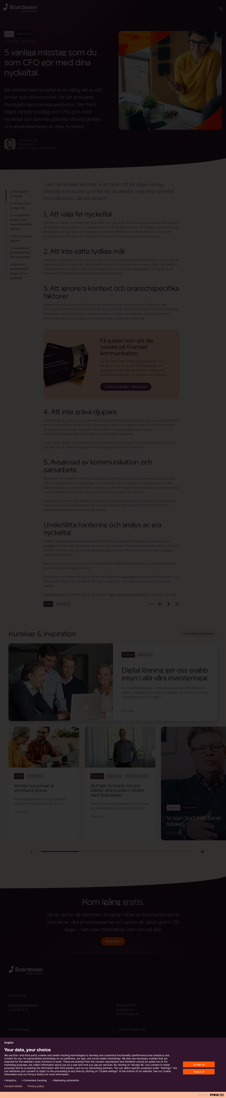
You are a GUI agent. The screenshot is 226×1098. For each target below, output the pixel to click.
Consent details (13, 1086)
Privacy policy (36, 1086)
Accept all (199, 1064)
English (9, 1042)
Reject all (199, 1071)
